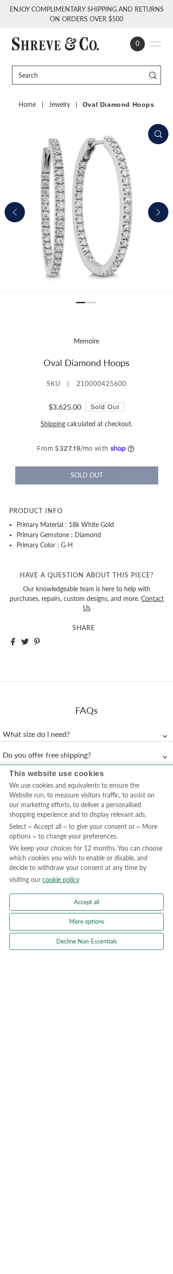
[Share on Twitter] (25, 641)
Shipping (53, 424)
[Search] (152, 75)
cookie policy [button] (60, 879)
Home (27, 104)
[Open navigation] (155, 44)
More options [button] (86, 921)
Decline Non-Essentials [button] (86, 941)
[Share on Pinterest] (37, 641)
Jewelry (59, 104)
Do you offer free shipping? (47, 755)
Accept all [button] (86, 902)
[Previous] (15, 212)
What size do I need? (36, 734)
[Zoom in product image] (158, 134)
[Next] (158, 212)
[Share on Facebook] (13, 641)
